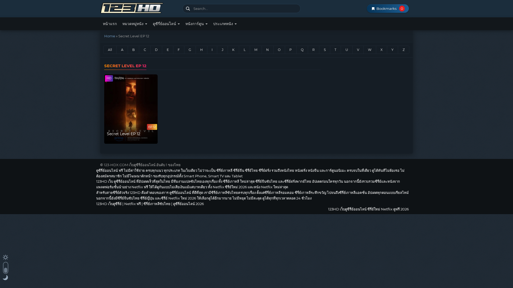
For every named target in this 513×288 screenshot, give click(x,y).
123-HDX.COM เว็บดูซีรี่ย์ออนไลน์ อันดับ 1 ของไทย (142, 165)
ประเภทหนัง (223, 23)
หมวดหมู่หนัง (133, 23)
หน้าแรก (110, 23)
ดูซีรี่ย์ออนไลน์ (165, 23)
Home (109, 36)
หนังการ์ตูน (195, 23)
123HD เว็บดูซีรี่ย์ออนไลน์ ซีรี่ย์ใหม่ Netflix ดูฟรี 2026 (139, 7)
